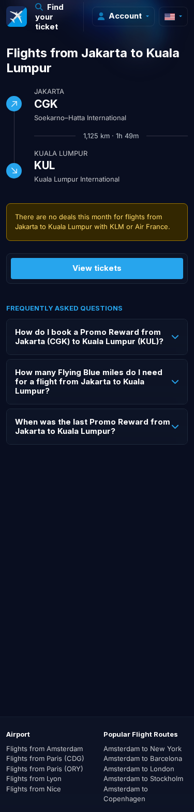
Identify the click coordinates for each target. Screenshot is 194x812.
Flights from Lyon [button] (34, 778)
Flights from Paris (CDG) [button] (45, 758)
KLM (117, 226)
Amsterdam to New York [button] (142, 748)
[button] (55, 16)
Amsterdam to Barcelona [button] (142, 758)
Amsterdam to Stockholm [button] (143, 778)
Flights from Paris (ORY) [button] (44, 769)
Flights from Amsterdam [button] (44, 748)
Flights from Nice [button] (33, 789)
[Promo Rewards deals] (16, 16)
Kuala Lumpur (60, 153)
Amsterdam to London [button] (138, 769)
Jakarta (49, 91)
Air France (151, 226)
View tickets (97, 268)
